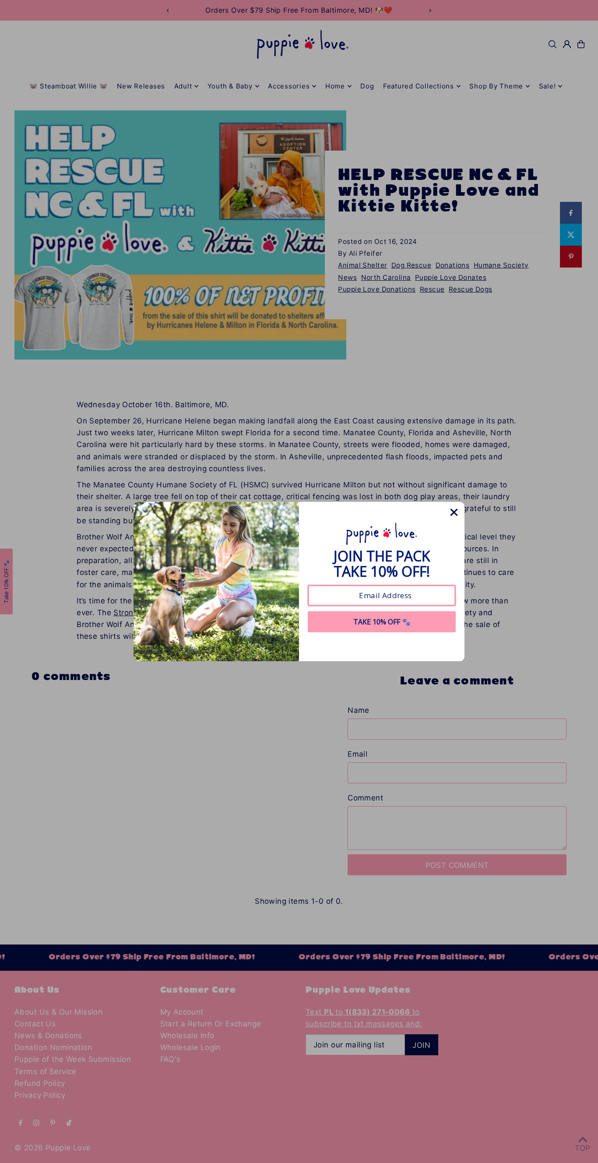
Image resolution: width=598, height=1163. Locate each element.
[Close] (454, 512)
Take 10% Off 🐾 (382, 622)
